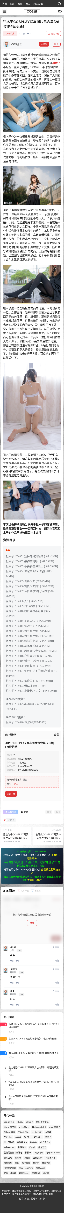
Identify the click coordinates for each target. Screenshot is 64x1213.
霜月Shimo (24, 1173)
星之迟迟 (42, 1147)
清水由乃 (8, 1157)
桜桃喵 (28, 1152)
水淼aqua (38, 1152)
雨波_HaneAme (26, 1168)
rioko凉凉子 (54, 1127)
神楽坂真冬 (50, 1157)
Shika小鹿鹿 (9, 1132)
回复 (57, 960)
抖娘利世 (22, 1147)
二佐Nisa (8, 1137)
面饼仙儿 (36, 1173)
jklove (13, 969)
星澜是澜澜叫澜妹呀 (13, 1152)
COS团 (40, 1186)
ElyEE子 (29, 1122)
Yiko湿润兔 (23, 1132)
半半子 (48, 1137)
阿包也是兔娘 (10, 1168)
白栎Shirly (37, 1157)
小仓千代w (45, 1142)
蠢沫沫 (36, 1163)
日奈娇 (32, 1147)
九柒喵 (48, 1132)
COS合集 (10, 33)
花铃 (17, 1163)
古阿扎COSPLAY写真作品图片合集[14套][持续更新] (48, 838)
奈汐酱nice (22, 1142)
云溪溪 (18, 1137)
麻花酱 (46, 1173)
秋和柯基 (8, 1163)
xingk (13, 947)
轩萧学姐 (46, 1163)
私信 (56, 44)
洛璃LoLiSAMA (53, 1152)
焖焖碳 (18, 1157)
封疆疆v (33, 1142)
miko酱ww (24, 1127)
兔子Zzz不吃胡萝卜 (33, 1137)
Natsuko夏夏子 (39, 1127)
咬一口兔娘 (9, 1142)
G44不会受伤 (42, 1122)
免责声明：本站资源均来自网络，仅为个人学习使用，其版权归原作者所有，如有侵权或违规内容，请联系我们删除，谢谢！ (31, 1192)
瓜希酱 (27, 1157)
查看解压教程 (34, 880)
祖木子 (56, 63)
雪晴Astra (40, 1168)
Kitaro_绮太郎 (10, 1127)
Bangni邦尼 (9, 1122)
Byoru (20, 1122)
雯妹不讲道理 (10, 1173)
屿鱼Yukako (9, 1147)
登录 (16, 783)
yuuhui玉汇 (37, 1132)
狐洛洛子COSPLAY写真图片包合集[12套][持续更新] (16, 838)
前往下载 (55, 33)
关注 (45, 44)
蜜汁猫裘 (26, 1163)
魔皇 (12, 991)
